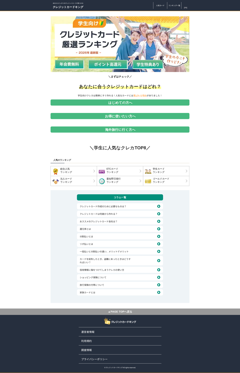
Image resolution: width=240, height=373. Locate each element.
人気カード (160, 5)
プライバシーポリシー (94, 359)
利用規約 (86, 341)
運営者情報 (87, 332)
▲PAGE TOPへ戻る (120, 311)
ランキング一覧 (174, 5)
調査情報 (86, 350)
